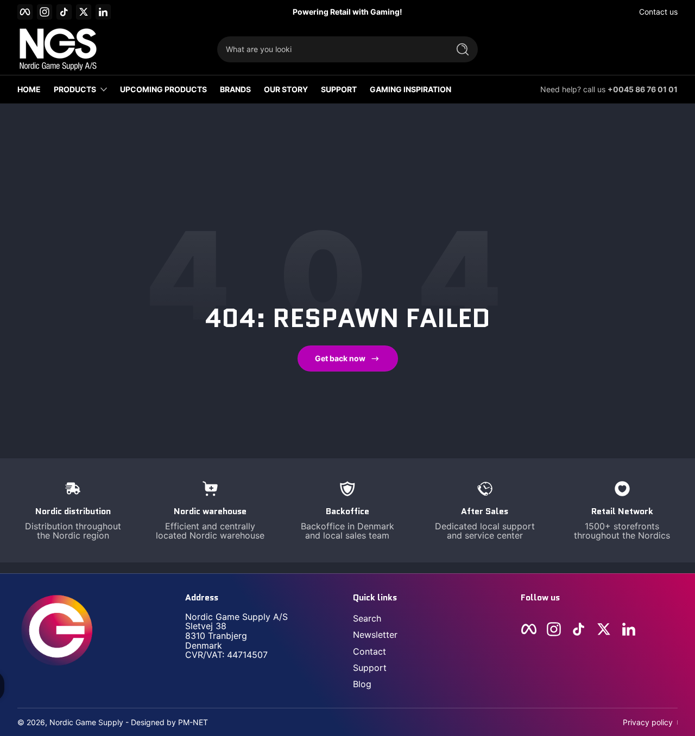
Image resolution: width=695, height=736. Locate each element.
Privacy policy (648, 722)
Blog (362, 684)
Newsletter (375, 634)
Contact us (658, 11)
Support (370, 667)
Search (367, 618)
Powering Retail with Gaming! (347, 11)
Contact (369, 651)
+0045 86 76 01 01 (643, 89)
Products (75, 89)
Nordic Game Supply (86, 722)
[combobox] (330, 49)
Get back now (340, 358)
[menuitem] (431, 618)
